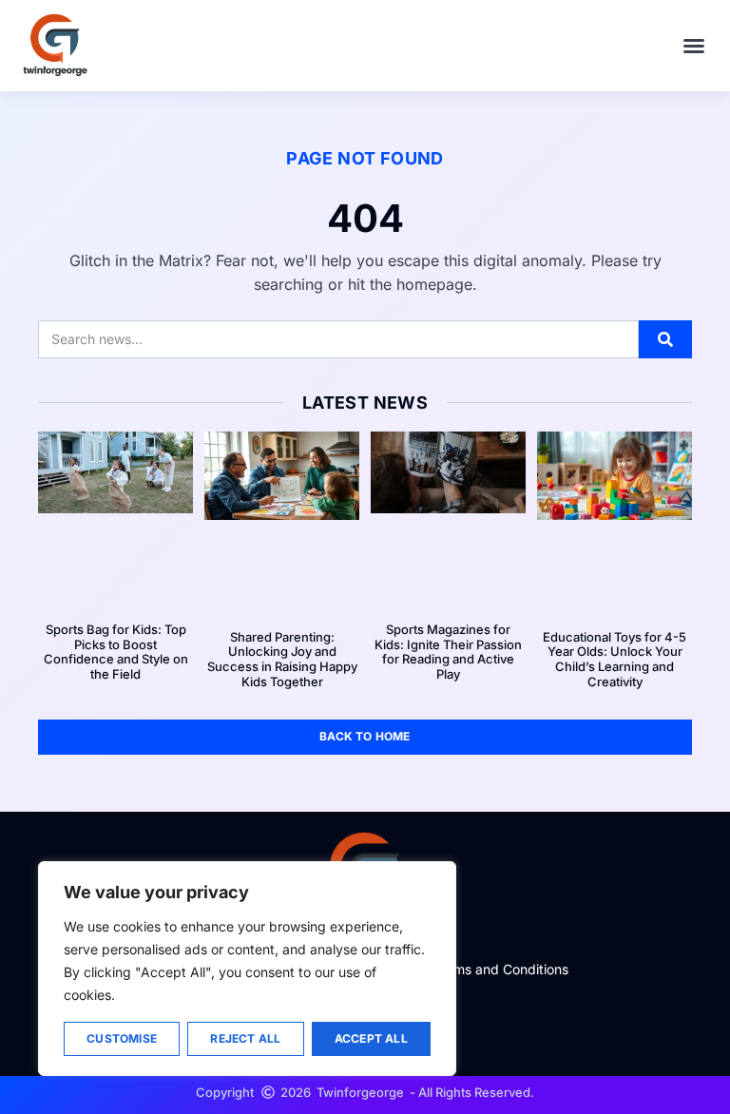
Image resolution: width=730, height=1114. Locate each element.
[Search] (665, 339)
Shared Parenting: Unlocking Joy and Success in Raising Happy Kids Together (282, 659)
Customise (121, 1038)
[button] (694, 46)
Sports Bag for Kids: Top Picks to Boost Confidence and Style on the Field (116, 652)
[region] (247, 968)
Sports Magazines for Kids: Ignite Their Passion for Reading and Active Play (448, 652)
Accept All (371, 1038)
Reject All (245, 1038)
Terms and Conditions (500, 969)
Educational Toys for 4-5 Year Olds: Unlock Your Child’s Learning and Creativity (614, 659)
